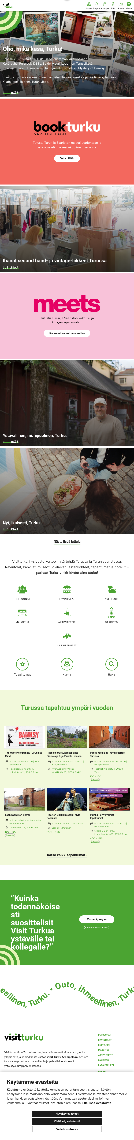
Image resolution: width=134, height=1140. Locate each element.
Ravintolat (67, 598)
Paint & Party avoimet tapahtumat (102, 816)
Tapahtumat (22, 674)
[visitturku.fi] (23, 1039)
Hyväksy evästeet (67, 1113)
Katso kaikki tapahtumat (66, 855)
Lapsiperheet (67, 645)
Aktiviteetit (67, 622)
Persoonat (22, 598)
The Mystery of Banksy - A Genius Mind (23, 754)
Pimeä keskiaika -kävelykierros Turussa (107, 754)
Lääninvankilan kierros (17, 815)
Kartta (67, 674)
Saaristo (111, 622)
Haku (111, 674)
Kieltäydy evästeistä (67, 1121)
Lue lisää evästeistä (96, 1103)
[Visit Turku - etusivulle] (8, 5)
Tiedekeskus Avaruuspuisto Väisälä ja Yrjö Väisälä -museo (64, 754)
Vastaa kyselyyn (96, 919)
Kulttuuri (112, 598)
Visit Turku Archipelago (62, 1057)
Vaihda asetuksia (67, 1129)
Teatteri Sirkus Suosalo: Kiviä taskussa (63, 816)
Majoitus (22, 622)
